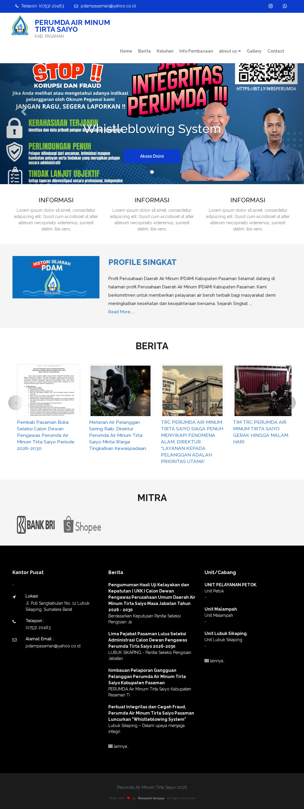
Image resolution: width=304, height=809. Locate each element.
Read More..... (121, 311)
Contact (275, 51)
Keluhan (165, 51)
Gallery (254, 51)
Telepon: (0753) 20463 (42, 6)
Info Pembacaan (196, 51)
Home (126, 51)
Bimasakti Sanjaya (151, 798)
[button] (23, 110)
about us (228, 51)
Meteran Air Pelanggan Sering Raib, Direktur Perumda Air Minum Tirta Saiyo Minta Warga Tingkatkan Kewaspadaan (117, 435)
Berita (144, 51)
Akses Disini (152, 156)
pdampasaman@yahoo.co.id (108, 6)
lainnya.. (121, 746)
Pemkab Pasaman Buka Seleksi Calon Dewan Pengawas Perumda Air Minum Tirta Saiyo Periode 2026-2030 (46, 435)
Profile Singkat (142, 262)
